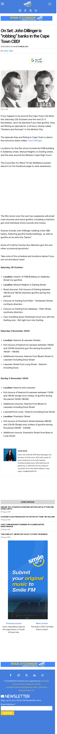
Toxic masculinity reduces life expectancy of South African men (13, 629)
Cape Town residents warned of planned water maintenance (22, 525)
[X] (20, 60)
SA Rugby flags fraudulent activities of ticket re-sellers (28, 517)
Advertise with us (32, 687)
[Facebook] (25, 10)
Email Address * (8, 704)
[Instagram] (20, 10)
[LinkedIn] (34, 675)
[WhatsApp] (26, 60)
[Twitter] (30, 10)
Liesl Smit (8, 51)
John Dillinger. (35, 140)
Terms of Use (18, 684)
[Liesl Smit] (10, 461)
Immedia (45, 681)
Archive (20, 687)
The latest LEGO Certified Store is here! (42, 628)
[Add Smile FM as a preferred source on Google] (37, 62)
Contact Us (29, 690)
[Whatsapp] (35, 10)
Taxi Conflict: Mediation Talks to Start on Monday (24, 534)
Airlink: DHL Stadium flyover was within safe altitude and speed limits (27, 508)
